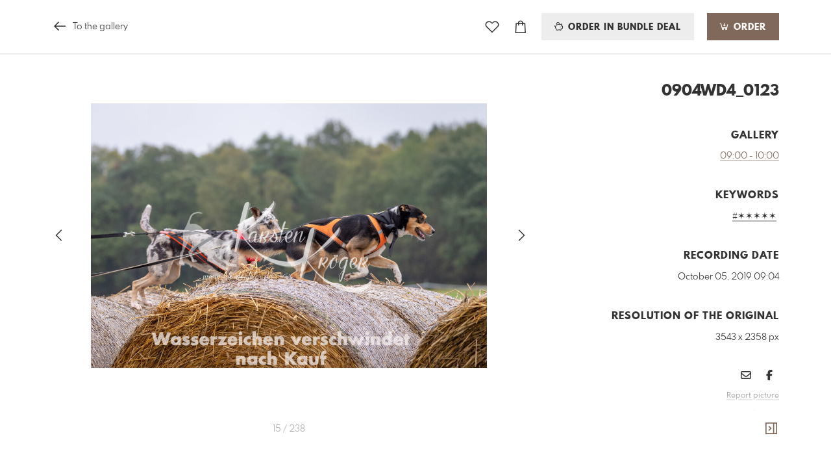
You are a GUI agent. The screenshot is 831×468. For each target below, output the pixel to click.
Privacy (765, 413)
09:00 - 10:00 (749, 156)
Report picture (752, 396)
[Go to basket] (520, 27)
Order (748, 27)
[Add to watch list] (492, 27)
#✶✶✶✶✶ (754, 216)
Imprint (731, 413)
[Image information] (771, 429)
